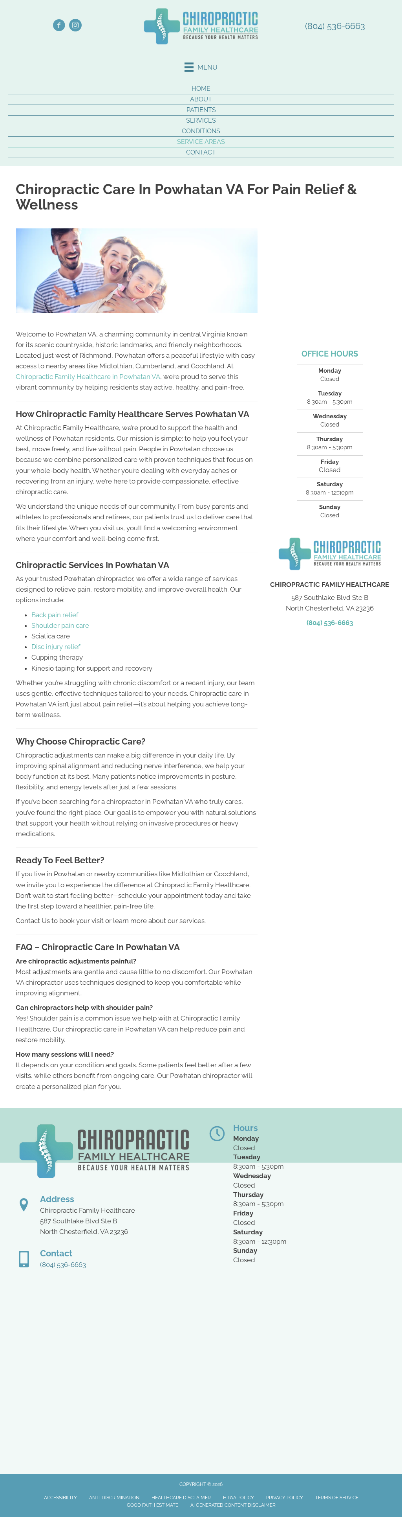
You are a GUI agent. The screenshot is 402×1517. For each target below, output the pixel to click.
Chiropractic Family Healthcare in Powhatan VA (88, 377)
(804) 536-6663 (335, 26)
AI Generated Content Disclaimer (233, 1505)
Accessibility (60, 1497)
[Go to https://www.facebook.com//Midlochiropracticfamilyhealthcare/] (59, 26)
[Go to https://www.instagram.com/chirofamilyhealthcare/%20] (75, 26)
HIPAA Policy (238, 1497)
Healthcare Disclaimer (181, 1497)
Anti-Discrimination (114, 1497)
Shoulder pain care (60, 625)
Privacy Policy (284, 1497)
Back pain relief (55, 615)
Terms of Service (336, 1497)
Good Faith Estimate (152, 1505)
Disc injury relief (55, 647)
